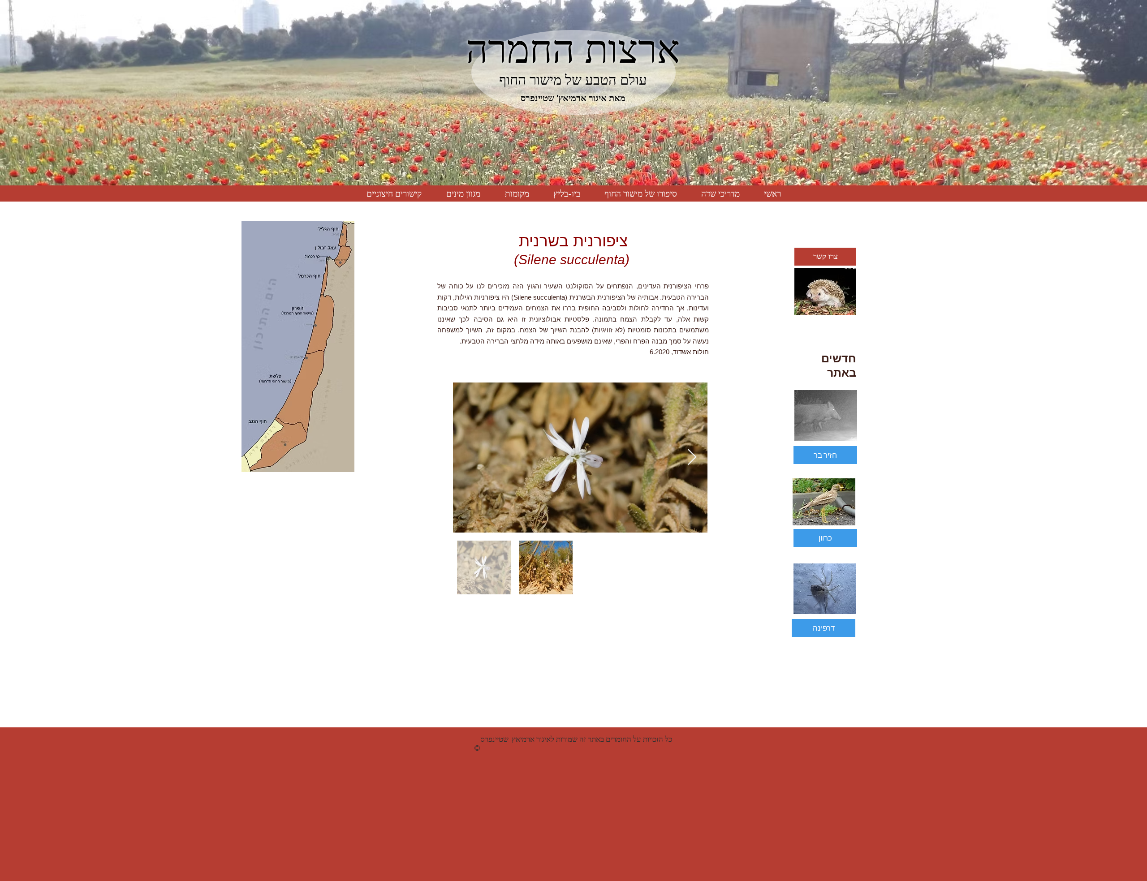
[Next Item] (692, 457)
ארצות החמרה (573, 49)
